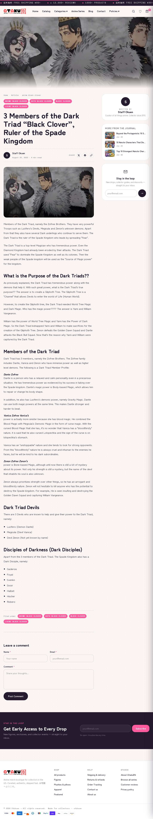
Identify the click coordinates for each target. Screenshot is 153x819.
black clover (63, 101)
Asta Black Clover (41, 101)
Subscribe (141, 728)
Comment (9, 666)
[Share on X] (78, 155)
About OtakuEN (128, 774)
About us (91, 794)
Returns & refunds (96, 779)
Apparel (58, 789)
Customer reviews (129, 784)
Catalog (46, 11)
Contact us (92, 789)
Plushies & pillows (62, 784)
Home (35, 11)
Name (7, 651)
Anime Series (78, 11)
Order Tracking (94, 784)
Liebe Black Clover (16, 106)
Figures (57, 779)
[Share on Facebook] (85, 155)
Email (53, 651)
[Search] (133, 11)
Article (15, 95)
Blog (90, 11)
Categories (61, 11)
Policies (114, 11)
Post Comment (15, 696)
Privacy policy (127, 789)
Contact (101, 11)
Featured (58, 794)
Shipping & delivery (96, 774)
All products (59, 774)
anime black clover (31, 95)
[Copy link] (91, 155)
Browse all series (129, 779)
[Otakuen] (26, 772)
